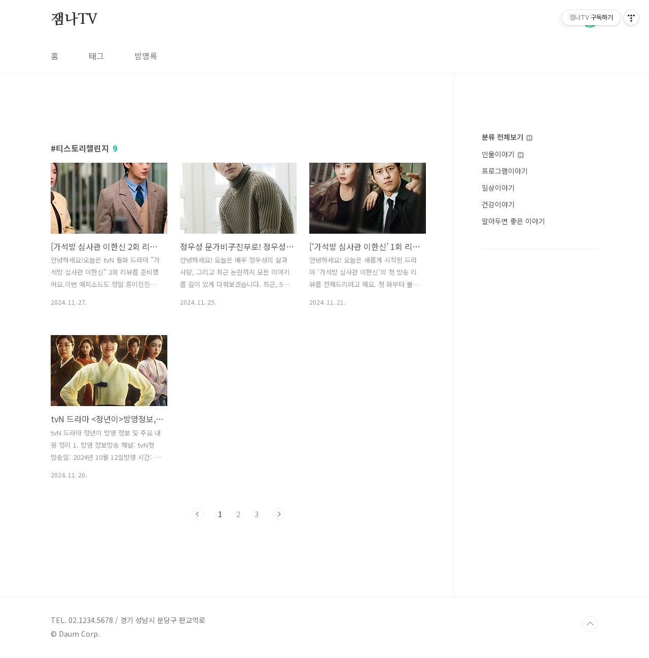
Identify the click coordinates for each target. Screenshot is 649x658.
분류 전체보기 (503, 137)
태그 (96, 56)
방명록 (145, 56)
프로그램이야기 (505, 171)
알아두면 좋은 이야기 (513, 221)
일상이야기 (498, 187)
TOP (590, 624)
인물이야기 (499, 154)
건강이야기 (498, 204)
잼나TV (74, 20)
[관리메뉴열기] (631, 17)
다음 (279, 514)
